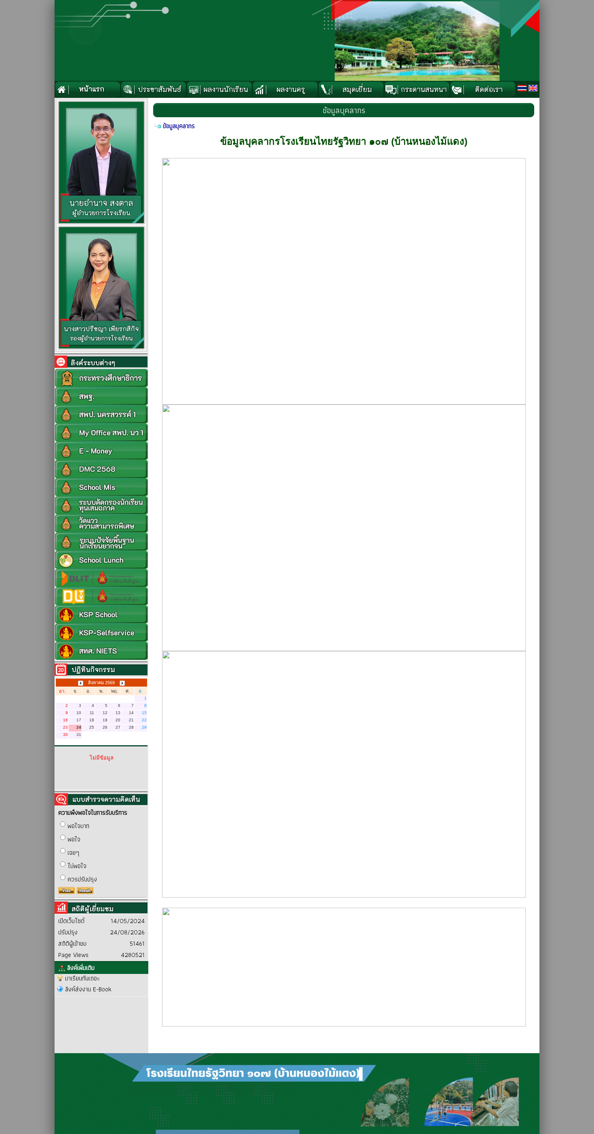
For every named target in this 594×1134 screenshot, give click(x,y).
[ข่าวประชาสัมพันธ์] (153, 89)
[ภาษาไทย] (522, 88)
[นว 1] (101, 414)
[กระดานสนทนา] (417, 89)
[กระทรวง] (101, 377)
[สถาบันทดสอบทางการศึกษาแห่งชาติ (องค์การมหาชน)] (101, 650)
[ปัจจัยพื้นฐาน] (101, 541)
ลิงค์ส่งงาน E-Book (88, 989)
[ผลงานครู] (285, 89)
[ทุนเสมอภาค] (101, 505)
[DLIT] (101, 577)
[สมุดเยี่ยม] (351, 89)
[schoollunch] (101, 559)
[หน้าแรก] (87, 89)
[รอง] (101, 349)
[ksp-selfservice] (101, 632)
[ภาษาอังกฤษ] (533, 88)
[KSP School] (101, 614)
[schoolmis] (101, 486)
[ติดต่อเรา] (483, 89)
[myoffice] (101, 432)
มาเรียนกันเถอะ (82, 978)
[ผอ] (101, 223)
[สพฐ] (101, 395)
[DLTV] (101, 595)
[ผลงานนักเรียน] (219, 89)
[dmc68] (101, 468)
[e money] (101, 450)
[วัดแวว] (101, 523)
